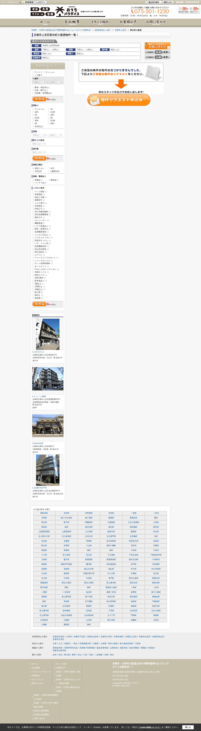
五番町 (156, 546)
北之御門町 (111, 536)
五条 (91, 655)
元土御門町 (44, 615)
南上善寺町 (44, 611)
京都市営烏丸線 (71, 648)
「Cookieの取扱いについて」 (149, 727)
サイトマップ (38, 679)
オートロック (42, 266)
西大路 (67, 655)
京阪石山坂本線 (59, 650)
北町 (156, 536)
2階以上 (39, 284)
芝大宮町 (66, 555)
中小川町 (111, 573)
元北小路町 (156, 611)
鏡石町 (111, 527)
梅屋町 (111, 518)
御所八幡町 (111, 546)
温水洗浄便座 (42, 249)
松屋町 (111, 606)
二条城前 (98, 655)
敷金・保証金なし (42, 87)
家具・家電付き (43, 229)
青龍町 (44, 564)
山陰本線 (114, 648)
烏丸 (60, 655)
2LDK (37, 118)
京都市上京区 (131, 636)
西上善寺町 (111, 583)
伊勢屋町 (89, 513)
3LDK (52, 120)
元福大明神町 (66, 615)
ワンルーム (39, 109)
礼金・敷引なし (41, 90)
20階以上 (40, 289)
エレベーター (42, 220)
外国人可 (40, 209)
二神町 (134, 587)
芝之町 (89, 555)
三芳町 (111, 611)
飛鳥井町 (44, 513)
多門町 (134, 564)
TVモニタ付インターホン (47, 269)
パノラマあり (40, 183)
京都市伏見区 (58, 636)
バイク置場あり (43, 226)
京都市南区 (118, 636)
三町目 (156, 550)
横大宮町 (111, 620)
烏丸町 (156, 532)
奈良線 (151, 648)
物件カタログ (38, 683)
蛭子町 (66, 522)
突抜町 (66, 569)
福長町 (134, 601)
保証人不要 (41, 197)
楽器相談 (40, 194)
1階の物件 (40, 278)
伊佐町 (66, 513)
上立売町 (89, 532)
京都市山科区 (93, 636)
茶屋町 (44, 569)
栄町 (89, 550)
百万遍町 (89, 601)
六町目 (156, 620)
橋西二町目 (111, 592)
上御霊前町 (66, 532)
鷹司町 (89, 564)
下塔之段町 (133, 555)
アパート (38, 72)
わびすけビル (39, 352)
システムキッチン (44, 237)
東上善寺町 (66, 597)
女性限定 (40, 206)
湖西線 (143, 648)
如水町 (89, 592)
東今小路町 (156, 592)
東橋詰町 (156, 597)
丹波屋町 (156, 564)
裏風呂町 (133, 518)
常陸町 (66, 601)
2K (36, 115)
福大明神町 (111, 601)
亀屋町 (134, 532)
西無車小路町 (111, 587)
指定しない (39, 168)
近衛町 (156, 541)
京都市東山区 (158, 636)
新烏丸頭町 (133, 559)
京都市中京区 (106, 636)
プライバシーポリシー (41, 672)
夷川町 (44, 522)
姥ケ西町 (89, 518)
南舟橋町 (66, 611)
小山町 (89, 546)
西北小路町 (66, 583)
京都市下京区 (79, 636)
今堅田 (96, 643)
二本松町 (66, 592)
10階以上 (40, 286)
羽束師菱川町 (85, 643)
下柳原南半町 (156, 555)
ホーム (35, 664)
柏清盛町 (133, 527)
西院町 (44, 550)
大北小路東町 (133, 522)
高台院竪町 (111, 541)
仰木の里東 (113, 643)
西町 (66, 587)
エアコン (40, 255)
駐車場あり (41, 281)
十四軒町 (156, 559)
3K (51, 118)
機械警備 (40, 223)
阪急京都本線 (102, 648)
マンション (50, 72)
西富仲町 (156, 583)
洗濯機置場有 (42, 232)
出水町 (44, 573)
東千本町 (89, 597)
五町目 (134, 546)
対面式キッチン (43, 240)
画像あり (38, 180)
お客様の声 (60, 668)
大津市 (69, 636)
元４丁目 (111, 615)
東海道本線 (57, 648)
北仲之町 (89, 536)
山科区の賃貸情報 (41, 711)
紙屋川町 (111, 532)
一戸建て (38, 75)
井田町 (111, 513)
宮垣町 (89, 611)
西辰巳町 (133, 583)
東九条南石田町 (126, 643)
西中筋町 (44, 587)
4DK (52, 123)
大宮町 (156, 522)
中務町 (134, 573)
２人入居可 (41, 203)
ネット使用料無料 (44, 263)
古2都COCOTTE (40, 488)
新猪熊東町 (111, 559)
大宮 (85, 655)
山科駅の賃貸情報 (41, 715)
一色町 (134, 513)
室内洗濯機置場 (43, 214)
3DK (36, 120)
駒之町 (44, 546)
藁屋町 (66, 625)
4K (36, 123)
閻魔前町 (89, 522)
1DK (36, 112)
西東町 (66, 550)
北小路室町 (66, 536)
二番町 (44, 592)
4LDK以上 (39, 126)
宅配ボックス (42, 272)
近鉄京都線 (134, 648)
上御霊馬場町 (44, 532)
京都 (106, 655)
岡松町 (44, 527)
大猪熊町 (111, 522)
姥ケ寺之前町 (66, 518)
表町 (66, 527)
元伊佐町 (133, 611)
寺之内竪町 (156, 569)
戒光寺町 (89, 527)
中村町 (89, 578)
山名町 (89, 620)
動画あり (54, 180)
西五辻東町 (133, 578)
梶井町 (156, 527)
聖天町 (66, 559)
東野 (74, 655)
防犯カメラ (41, 275)
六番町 (44, 625)
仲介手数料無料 (43, 212)
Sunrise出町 (38, 443)
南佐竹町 (156, 606)
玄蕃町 (66, 541)
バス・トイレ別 (43, 243)
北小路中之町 (44, 536)
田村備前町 (111, 564)
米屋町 (66, 546)
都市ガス (40, 217)
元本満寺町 (89, 615)
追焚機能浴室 (42, 246)
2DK (52, 115)
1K (51, 109)
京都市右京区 (144, 636)
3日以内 (38, 171)
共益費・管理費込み (43, 93)
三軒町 (134, 550)
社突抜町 (44, 620)
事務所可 (40, 200)
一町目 (156, 513)
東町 (44, 601)
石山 (79, 655)
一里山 (75, 643)
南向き (39, 295)
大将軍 (103, 643)
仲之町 (156, 573)
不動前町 (156, 601)
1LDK (52, 112)
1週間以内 (55, 171)
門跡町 (134, 615)
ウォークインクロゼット (46, 258)
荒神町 (89, 541)
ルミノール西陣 (40, 396)
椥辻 (112, 655)
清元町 (44, 541)
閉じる (188, 727)
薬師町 (156, 615)
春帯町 (134, 592)
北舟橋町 (133, 536)
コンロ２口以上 (43, 235)
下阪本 (138, 643)
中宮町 (66, 578)
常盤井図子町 (89, 573)
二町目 (156, 587)
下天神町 (111, 555)
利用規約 (36, 675)
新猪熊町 (89, 559)
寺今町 (134, 569)
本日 (52, 168)
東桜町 (44, 597)
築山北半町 (89, 569)
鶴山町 (111, 569)
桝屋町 (89, 606)
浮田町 (44, 518)
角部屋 (39, 298)
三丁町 (44, 555)
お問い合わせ (39, 718)
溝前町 (134, 606)
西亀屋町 (44, 583)
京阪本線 (123, 648)
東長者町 (133, 597)
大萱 (55, 643)
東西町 (66, 573)
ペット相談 (41, 191)
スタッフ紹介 (61, 664)
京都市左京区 (58, 639)
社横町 (66, 620)
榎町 (156, 518)
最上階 (39, 292)
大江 (60, 643)
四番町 (134, 620)
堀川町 (44, 606)
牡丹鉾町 (66, 606)
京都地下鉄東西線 (87, 648)
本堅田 (67, 643)
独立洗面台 (41, 252)
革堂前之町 (133, 541)
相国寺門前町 (66, 564)
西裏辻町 (156, 578)
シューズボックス (44, 260)
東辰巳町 (111, 597)
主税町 (44, 559)
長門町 (111, 578)
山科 (55, 655)
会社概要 (36, 668)
